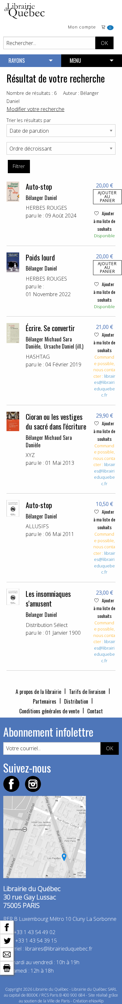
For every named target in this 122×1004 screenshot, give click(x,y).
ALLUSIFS (37, 526)
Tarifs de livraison (87, 692)
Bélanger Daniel (41, 198)
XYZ (30, 455)
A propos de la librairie (38, 692)
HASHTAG (38, 356)
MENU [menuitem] (75, 60)
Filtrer (19, 166)
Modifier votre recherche (35, 109)
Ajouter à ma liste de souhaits (104, 221)
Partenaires (44, 701)
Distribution (76, 701)
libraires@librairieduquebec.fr (104, 385)
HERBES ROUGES (46, 207)
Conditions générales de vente (49, 711)
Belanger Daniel (41, 615)
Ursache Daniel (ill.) (63, 346)
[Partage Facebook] (7, 926)
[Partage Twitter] (7, 940)
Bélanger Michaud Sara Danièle (49, 441)
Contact (95, 711)
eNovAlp (96, 1001)
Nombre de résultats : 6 (32, 93)
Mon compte (82, 27)
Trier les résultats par (29, 120)
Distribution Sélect (47, 625)
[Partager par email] (7, 953)
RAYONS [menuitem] (16, 60)
